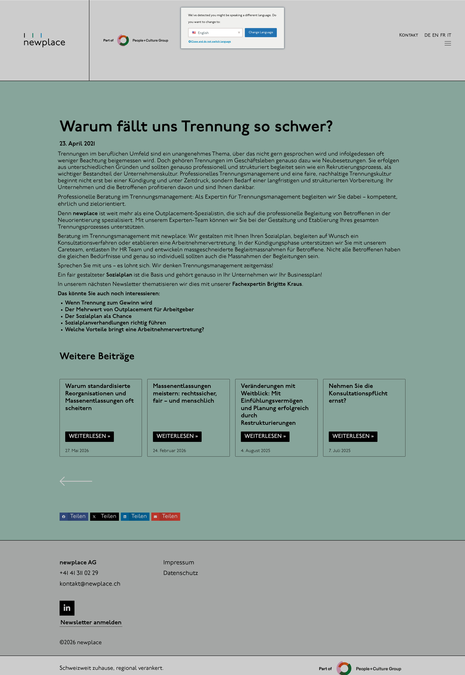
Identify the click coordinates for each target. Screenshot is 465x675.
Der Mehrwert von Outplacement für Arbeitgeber (129, 310)
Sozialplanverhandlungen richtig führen (115, 323)
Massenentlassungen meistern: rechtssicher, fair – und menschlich (185, 393)
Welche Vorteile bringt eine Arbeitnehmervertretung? (134, 330)
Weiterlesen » (89, 436)
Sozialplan (119, 275)
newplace (85, 214)
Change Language (261, 32)
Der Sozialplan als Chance (98, 316)
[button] (74, 517)
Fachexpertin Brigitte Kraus (267, 284)
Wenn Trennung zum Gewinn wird (108, 303)
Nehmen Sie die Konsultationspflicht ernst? (358, 393)
